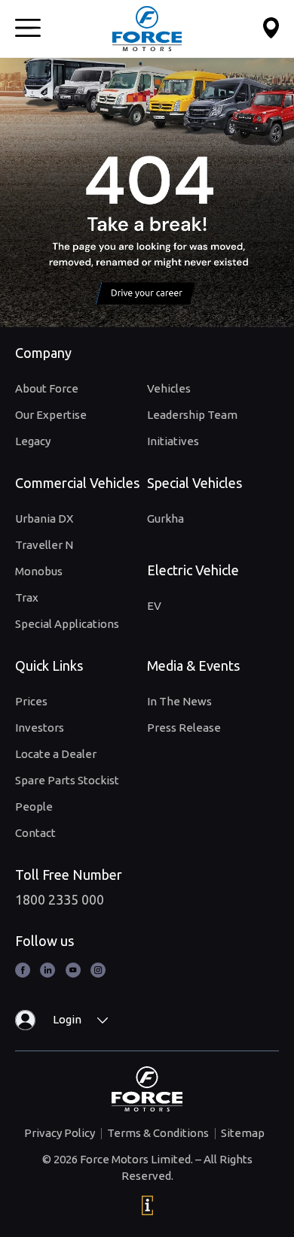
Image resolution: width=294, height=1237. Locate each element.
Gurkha (165, 518)
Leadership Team (192, 414)
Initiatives (173, 441)
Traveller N (44, 544)
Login (67, 1019)
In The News (179, 701)
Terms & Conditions (158, 1132)
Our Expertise (51, 414)
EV (154, 605)
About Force (46, 388)
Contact (35, 832)
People (34, 806)
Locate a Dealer (55, 753)
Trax (26, 597)
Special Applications (67, 623)
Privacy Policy (59, 1132)
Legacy (33, 441)
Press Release (184, 727)
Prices (31, 701)
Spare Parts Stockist (67, 780)
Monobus (39, 571)
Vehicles (169, 388)
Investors (39, 727)
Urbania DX (44, 518)
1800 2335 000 (59, 899)
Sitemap (243, 1132)
